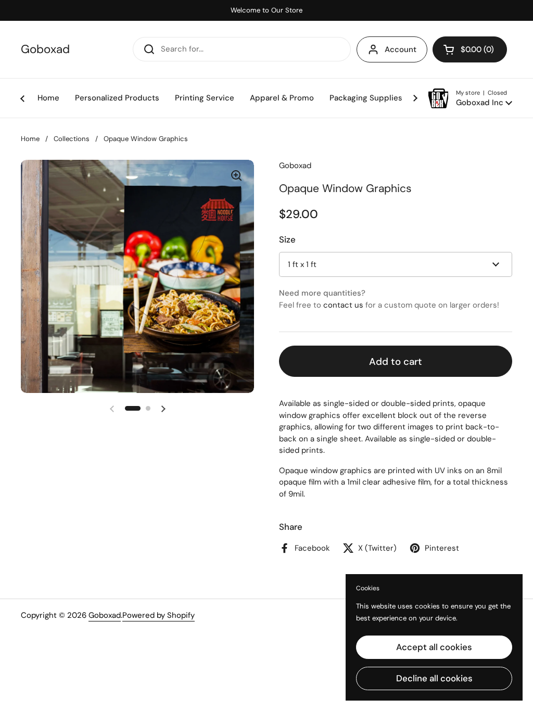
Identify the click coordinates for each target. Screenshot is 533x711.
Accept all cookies (434, 647)
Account (400, 49)
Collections (72, 138)
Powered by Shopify (158, 615)
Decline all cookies (434, 678)
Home (30, 138)
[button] (470, 49)
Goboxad (45, 50)
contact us (343, 305)
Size (287, 239)
